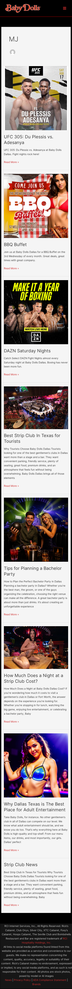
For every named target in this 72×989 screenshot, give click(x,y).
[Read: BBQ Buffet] (36, 205)
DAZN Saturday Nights (27, 350)
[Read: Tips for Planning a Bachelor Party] (36, 529)
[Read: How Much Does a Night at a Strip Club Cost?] (36, 647)
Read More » (11, 162)
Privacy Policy (22, 980)
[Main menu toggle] (64, 8)
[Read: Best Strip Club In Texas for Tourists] (36, 407)
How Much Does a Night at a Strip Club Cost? (33, 678)
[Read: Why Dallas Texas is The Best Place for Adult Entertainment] (36, 765)
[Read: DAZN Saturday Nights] (36, 312)
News (8, 980)
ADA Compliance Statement (49, 980)
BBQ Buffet (15, 244)
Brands (36, 984)
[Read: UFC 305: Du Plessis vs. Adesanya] (36, 98)
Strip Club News (20, 864)
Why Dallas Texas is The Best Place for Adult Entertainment (35, 806)
